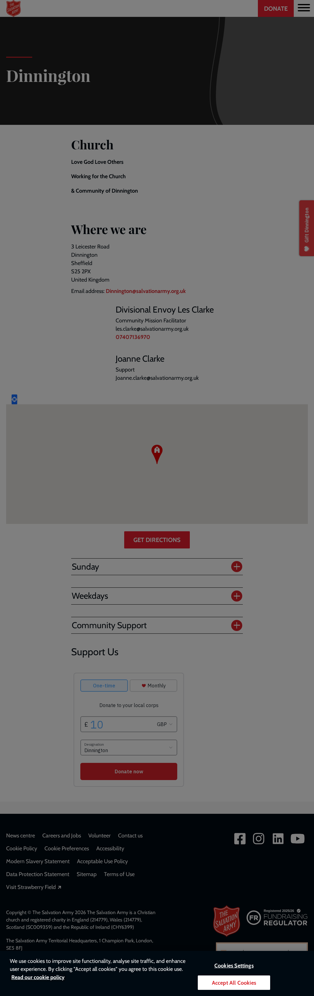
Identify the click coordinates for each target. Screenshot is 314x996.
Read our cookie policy (37, 977)
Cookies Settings (234, 965)
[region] (157, 973)
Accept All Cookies (234, 982)
